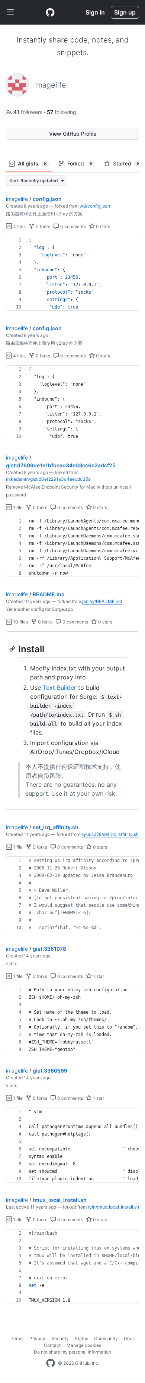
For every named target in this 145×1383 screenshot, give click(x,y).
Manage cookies (84, 1345)
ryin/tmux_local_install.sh (113, 1207)
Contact (52, 1345)
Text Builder (59, 687)
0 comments (72, 226)
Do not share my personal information (72, 1352)
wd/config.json (95, 206)
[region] (72, 273)
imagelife (17, 199)
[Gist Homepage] (50, 12)
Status (81, 1338)
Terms (17, 1338)
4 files (19, 226)
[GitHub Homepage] (50, 1363)
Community (106, 1338)
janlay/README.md (102, 601)
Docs (129, 1338)
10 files (20, 622)
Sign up (125, 12)
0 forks (42, 226)
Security (60, 1338)
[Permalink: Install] (13, 649)
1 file (17, 507)
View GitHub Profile (72, 133)
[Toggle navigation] (10, 12)
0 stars (102, 226)
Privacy (37, 1338)
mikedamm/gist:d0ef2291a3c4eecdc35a (48, 479)
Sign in (95, 12)
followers (28, 112)
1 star (98, 976)
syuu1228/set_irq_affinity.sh (110, 834)
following (61, 112)
